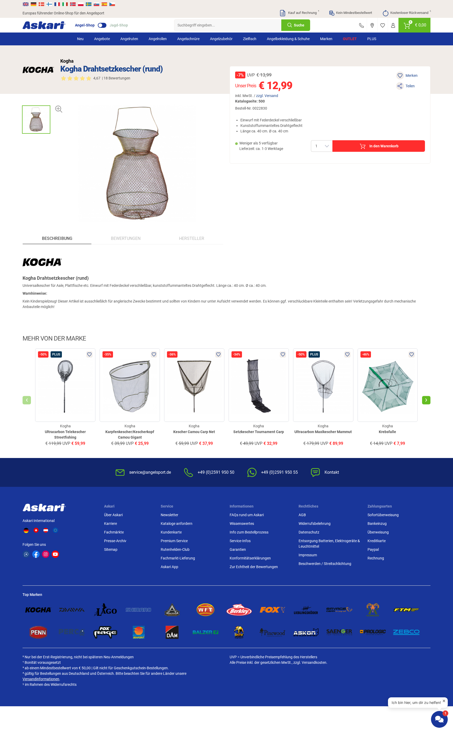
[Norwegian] (73, 4)
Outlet (350, 39)
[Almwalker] (373, 609)
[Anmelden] (393, 25)
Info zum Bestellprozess (249, 532)
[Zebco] (406, 632)
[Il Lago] (105, 609)
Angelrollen (158, 39)
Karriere (110, 523)
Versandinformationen (41, 679)
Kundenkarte (171, 532)
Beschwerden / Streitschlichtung (325, 564)
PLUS (371, 39)
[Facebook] (36, 554)
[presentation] (36, 100)
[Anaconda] (172, 609)
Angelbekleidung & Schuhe (288, 39)
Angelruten (129, 39)
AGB (302, 515)
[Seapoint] (139, 632)
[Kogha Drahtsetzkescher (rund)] (36, 119)
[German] (33, 4)
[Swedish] (89, 4)
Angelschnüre (188, 39)
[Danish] (41, 4)
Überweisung (378, 532)
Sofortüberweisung (383, 515)
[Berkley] (239, 609)
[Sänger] (339, 632)
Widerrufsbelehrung (315, 523)
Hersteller (191, 238)
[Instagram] (45, 554)
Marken (326, 39)
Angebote (102, 39)
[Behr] (239, 632)
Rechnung (376, 558)
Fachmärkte (114, 532)
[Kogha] (38, 70)
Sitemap (110, 549)
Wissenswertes (242, 523)
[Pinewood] (273, 632)
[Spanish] (104, 4)
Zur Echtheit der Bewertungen (254, 567)
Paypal (373, 549)
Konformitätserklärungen (250, 558)
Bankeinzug (377, 523)
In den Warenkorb (383, 146)
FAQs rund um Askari (247, 515)
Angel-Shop (85, 25)
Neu (80, 39)
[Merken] (382, 25)
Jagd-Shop (119, 25)
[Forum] (26, 554)
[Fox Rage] (105, 632)
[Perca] (72, 632)
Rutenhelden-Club (175, 549)
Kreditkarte (377, 541)
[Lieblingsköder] (306, 609)
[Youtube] (55, 554)
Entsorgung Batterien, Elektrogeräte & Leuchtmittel (329, 543)
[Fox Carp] (273, 609)
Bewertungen (126, 238)
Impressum (308, 555)
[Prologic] (373, 632)
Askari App (169, 567)
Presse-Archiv (115, 541)
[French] (57, 4)
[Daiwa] (72, 609)
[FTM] (406, 609)
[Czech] (112, 4)
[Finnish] (49, 4)
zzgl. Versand (267, 96)
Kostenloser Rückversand (410, 12)
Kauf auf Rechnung (303, 12)
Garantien (238, 549)
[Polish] (81, 4)
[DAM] (172, 632)
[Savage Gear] (339, 609)
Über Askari (113, 515)
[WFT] (205, 609)
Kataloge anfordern (176, 523)
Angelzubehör (221, 39)
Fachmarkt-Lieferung (178, 558)
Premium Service (174, 541)
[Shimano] (139, 609)
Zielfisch (249, 39)
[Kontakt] (361, 25)
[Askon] (306, 632)
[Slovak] (96, 4)
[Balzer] (205, 632)
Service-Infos (240, 541)
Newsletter (169, 515)
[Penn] (38, 632)
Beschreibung (57, 238)
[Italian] (65, 4)
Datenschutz (309, 532)
